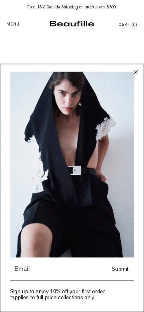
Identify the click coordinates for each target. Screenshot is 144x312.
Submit (120, 269)
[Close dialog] (135, 72)
